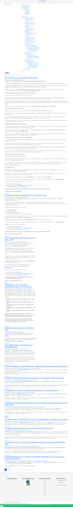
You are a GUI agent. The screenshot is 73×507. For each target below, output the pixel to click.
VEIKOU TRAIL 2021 (29, 34)
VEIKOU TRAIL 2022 (29, 30)
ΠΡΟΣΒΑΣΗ (27, 12)
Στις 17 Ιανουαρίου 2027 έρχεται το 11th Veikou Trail (20, 239)
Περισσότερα (47, 505)
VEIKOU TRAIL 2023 (29, 26)
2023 (45, 494)
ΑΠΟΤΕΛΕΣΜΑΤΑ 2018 (31, 61)
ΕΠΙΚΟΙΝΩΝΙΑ (26, 7)
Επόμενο (27, 469)
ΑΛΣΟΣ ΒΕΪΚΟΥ (28, 14)
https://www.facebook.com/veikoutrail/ (25, 185)
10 (23, 469)
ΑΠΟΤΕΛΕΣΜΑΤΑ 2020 (31, 41)
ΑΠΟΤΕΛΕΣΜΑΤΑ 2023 (31, 29)
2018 (45, 482)
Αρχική (13, 75)
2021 (45, 489)
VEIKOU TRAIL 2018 (29, 60)
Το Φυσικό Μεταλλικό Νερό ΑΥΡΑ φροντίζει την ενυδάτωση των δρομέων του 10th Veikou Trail (36, 404)
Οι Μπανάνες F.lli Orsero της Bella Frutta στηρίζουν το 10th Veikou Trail (32, 390)
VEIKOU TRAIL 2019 (29, 44)
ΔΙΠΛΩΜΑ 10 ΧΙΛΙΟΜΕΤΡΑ (33, 48)
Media (27, 25)
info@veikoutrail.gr (42, 0)
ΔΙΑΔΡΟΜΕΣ (27, 11)
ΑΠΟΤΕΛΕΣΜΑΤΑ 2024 (31, 23)
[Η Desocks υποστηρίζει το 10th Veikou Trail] (14, 331)
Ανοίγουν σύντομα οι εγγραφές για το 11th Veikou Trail (25, 195)
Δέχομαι (1, 506)
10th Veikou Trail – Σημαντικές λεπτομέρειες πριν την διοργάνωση (18, 285)
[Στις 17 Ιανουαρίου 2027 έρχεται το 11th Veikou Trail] (16, 241)
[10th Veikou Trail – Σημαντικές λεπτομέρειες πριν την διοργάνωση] (19, 288)
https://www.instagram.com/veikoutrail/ (20, 186)
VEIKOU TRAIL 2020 (29, 40)
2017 (45, 480)
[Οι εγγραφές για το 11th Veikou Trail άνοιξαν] (14, 79)
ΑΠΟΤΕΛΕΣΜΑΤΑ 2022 (31, 33)
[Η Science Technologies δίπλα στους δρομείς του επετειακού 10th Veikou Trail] (21, 380)
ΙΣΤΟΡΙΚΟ (25, 16)
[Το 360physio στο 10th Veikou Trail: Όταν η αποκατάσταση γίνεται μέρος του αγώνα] (22, 421)
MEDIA (27, 20)
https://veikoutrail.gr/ (18, 184)
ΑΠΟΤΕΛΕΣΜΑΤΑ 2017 (31, 55)
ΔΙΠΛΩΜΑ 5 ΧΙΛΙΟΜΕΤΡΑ (33, 46)
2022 (45, 492)
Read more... (7, 193)
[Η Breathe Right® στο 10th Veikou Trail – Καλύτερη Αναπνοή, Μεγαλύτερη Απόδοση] (22, 368)
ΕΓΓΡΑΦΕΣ (25, 70)
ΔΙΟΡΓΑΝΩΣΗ (26, 8)
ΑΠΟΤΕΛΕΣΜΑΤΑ (29, 19)
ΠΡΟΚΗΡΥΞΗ (27, 9)
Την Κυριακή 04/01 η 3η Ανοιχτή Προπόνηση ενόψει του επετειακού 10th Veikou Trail (35, 443)
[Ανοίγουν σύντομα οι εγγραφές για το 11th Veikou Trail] (16, 197)
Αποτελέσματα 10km (30, 38)
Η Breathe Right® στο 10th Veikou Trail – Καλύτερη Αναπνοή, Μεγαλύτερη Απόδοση (36, 366)
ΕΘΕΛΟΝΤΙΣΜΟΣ (26, 5)
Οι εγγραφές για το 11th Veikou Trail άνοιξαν (21, 77)
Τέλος (31, 469)
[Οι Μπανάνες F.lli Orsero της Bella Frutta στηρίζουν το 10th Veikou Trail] (20, 392)
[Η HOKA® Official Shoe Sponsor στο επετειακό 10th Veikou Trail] (18, 430)
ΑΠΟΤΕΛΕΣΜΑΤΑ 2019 (31, 45)
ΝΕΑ (24, 4)
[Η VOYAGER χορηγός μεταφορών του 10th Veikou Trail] (16, 349)
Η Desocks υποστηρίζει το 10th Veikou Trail (19, 329)
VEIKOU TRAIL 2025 (29, 18)
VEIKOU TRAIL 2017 (29, 53)
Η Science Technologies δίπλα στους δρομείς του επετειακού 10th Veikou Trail (34, 378)
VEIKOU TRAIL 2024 (29, 22)
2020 (45, 487)
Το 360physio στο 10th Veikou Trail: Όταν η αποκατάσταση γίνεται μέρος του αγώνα (36, 419)
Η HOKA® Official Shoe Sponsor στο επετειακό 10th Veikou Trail (29, 428)
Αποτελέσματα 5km (30, 37)
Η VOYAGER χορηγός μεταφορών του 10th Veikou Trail (19, 346)
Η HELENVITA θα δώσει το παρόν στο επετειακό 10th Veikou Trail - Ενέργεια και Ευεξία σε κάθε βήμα (34, 457)
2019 (45, 485)
